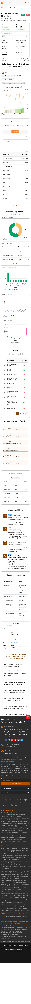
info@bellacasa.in (15, 639)
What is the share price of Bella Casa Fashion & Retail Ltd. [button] (13, 665)
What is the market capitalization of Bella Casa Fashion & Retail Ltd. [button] (14, 683)
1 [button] (17, 413)
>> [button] (27, 414)
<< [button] (14, 414)
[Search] (22, 3)
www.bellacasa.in (15, 642)
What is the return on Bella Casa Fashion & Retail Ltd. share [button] (13, 699)
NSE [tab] (3, 72)
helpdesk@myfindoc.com (12, 753)
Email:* (3, 778)
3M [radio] (11, 75)
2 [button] (20, 413)
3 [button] (23, 413)
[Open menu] (28, 2)
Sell (28, 14)
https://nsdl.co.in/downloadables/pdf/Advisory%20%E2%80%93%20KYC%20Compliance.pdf (15, 922)
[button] (3, 79)
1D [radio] (2, 75)
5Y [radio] (20, 75)
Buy (23, 14)
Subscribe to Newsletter (15, 783)
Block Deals (19, 354)
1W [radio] (5, 75)
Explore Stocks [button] (6, 792)
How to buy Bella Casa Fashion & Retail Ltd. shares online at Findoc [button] (14, 707)
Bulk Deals (11, 354)
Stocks (5, 7)
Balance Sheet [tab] (20, 125)
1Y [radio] (17, 75)
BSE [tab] (6, 72)
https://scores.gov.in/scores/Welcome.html (14, 914)
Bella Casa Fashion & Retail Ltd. (15, 7)
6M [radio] (14, 75)
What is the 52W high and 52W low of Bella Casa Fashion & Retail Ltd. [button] (14, 691)
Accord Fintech (13, 951)
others (14, 805)
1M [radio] (8, 75)
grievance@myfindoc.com (7, 761)
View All (15, 206)
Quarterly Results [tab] (9, 125)
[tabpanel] (15, 96)
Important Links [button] (7, 788)
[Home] (2, 7)
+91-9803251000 (10, 747)
